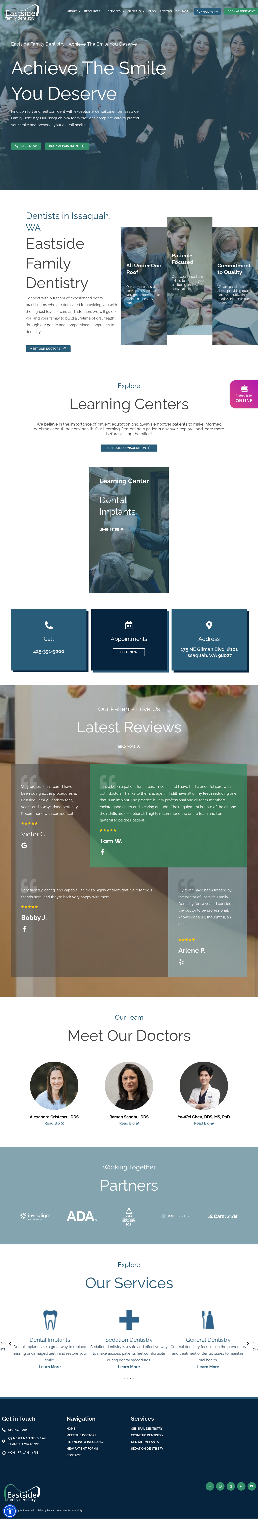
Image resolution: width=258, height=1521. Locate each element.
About (72, 11)
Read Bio (53, 1123)
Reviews (166, 11)
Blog (152, 11)
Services (114, 11)
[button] (124, 1378)
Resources (92, 11)
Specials (134, 11)
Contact (182, 11)
